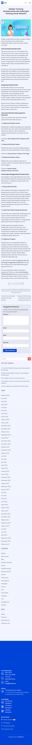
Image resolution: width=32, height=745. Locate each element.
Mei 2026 (4, 401)
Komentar (6, 314)
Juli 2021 (3, 529)
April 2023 (4, 465)
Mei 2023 (4, 462)
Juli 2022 (3, 492)
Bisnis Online (5, 556)
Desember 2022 (5, 477)
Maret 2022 (4, 505)
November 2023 (5, 444)
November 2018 (5, 541)
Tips (2, 599)
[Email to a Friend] (17, 283)
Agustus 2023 (5, 453)
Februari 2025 (5, 420)
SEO (2, 590)
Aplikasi (3, 553)
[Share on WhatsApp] (9, 283)
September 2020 (6, 538)
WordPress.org (5, 623)
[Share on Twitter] (14, 283)
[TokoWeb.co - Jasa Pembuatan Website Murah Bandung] (10, 3)
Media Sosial (4, 578)
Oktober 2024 (5, 432)
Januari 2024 (4, 438)
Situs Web (5, 342)
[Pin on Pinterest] (20, 283)
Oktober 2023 (5, 447)
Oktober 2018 (5, 544)
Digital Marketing (6, 568)
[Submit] (29, 358)
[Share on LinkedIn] (23, 283)
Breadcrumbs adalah (7, 69)
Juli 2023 (3, 456)
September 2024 (6, 435)
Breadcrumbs (25, 289)
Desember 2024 (5, 426)
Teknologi (14, 289)
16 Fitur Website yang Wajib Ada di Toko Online (14, 386)
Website (3, 605)
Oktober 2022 (5, 483)
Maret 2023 (4, 468)
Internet (3, 574)
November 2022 (5, 480)
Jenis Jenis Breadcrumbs (13, 291)
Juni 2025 (4, 407)
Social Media (4, 593)
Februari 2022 (5, 508)
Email (5, 335)
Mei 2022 (4, 499)
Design (3, 565)
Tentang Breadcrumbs (16, 292)
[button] (30, 3)
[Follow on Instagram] (25, 2)
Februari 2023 (5, 471)
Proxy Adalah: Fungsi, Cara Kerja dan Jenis (13, 378)
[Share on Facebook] (11, 283)
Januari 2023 (4, 474)
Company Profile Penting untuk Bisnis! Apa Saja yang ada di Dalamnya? (24, 298)
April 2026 (4, 404)
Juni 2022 (4, 495)
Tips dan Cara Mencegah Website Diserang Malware (8, 298)
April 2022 (4, 502)
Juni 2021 (4, 532)
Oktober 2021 (5, 520)
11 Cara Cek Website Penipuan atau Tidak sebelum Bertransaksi (15, 369)
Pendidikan (4, 584)
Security (3, 587)
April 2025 (4, 414)
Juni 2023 (4, 459)
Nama (5, 328)
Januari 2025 (4, 423)
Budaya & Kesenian (6, 562)
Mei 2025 (4, 410)
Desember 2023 (5, 441)
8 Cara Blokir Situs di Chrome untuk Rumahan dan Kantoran (15, 382)
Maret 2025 (4, 417)
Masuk (3, 614)
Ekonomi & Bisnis (6, 571)
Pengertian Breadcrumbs (24, 291)
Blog (2, 559)
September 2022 (6, 486)
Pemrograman (5, 581)
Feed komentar (5, 620)
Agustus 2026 (5, 395)
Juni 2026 (4, 398)
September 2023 (6, 450)
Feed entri (4, 617)
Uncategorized (5, 602)
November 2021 (5, 517)
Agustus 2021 (5, 526)
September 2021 (6, 523)
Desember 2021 (5, 514)
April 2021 (4, 535)
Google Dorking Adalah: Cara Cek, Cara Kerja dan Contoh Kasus (15, 374)
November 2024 (5, 429)
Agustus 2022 (5, 489)
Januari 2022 (4, 511)
